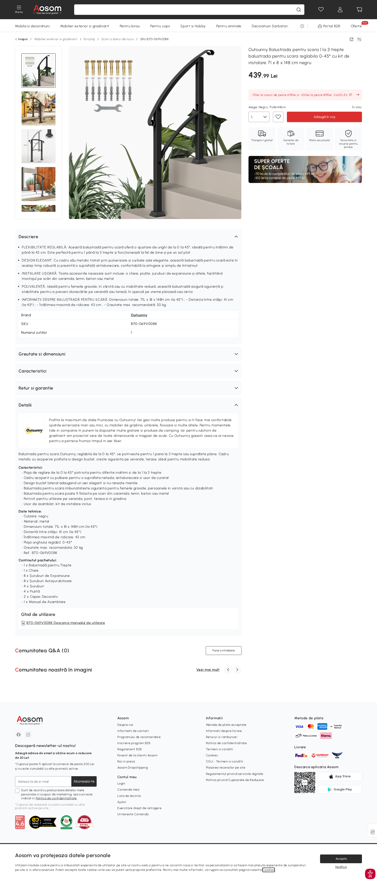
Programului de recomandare (139, 737)
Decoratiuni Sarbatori (270, 26)
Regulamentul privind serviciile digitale (234, 774)
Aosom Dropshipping (132, 767)
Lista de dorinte (129, 796)
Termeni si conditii (219, 749)
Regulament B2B (129, 749)
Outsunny (139, 315)
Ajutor (121, 802)
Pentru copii (160, 26)
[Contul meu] (340, 9)
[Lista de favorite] (321, 9)
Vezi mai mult (208, 670)
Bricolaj (89, 39)
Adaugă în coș (324, 117)
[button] (128, 236)
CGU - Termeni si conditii (224, 761)
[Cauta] (298, 9)
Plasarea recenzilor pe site (225, 767)
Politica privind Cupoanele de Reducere (235, 780)
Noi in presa (126, 761)
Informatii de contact (133, 731)
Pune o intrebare (223, 650)
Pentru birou (130, 26)
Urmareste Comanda (133, 814)
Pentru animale (228, 26)
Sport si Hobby (193, 26)
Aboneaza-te (84, 781)
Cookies (212, 755)
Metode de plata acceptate (226, 725)
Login (121, 783)
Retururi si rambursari (222, 737)
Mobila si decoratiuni (32, 26)
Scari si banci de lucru (117, 39)
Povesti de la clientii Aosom (137, 755)
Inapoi (23, 39)
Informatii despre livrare (224, 731)
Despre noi (125, 725)
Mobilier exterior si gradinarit (84, 26)
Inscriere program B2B (134, 743)
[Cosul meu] (359, 9)
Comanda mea (128, 789)
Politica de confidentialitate (56, 798)
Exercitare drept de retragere (139, 808)
